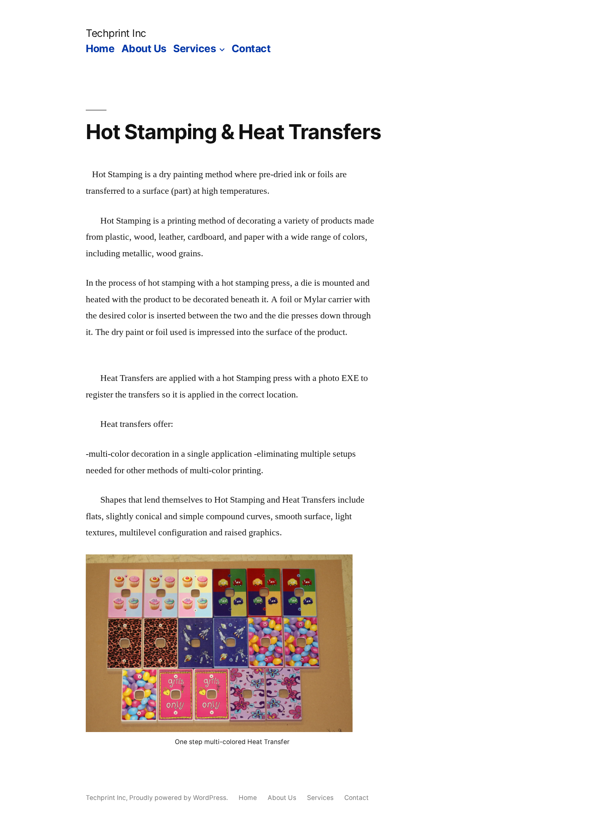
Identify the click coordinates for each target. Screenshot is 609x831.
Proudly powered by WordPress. (179, 798)
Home (100, 48)
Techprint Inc (116, 33)
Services (194, 48)
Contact (251, 48)
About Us (144, 48)
